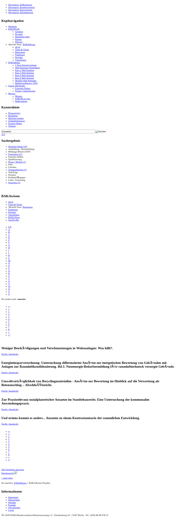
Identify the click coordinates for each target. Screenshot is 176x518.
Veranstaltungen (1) (17, 170)
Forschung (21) (15, 154)
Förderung (20, 55)
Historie (19, 42)
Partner (18, 39)
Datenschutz (14, 500)
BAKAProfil (14, 29)
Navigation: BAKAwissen (20, 5)
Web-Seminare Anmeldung (27, 68)
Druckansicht (7, 473)
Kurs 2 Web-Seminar (24, 73)
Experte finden (15, 123)
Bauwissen (20, 52)
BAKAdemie (14, 62)
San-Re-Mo (13, 220)
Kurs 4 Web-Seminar (24, 78)
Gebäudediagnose (16, 121)
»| (9, 335)
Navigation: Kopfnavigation (21, 7)
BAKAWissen (29, 44)
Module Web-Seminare (25, 80)
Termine (12, 126)
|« (9, 306)
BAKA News (14, 217)
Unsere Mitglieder (16, 86)
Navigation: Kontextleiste (20, 10)
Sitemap (12, 502)
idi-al (17, 47)
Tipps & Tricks (22, 50)
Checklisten (20, 60)
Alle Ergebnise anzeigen (12, 469)
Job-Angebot (14, 507)
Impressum (13, 497)
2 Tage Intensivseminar (26, 65)
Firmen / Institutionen (25, 91)
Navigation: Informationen (20, 12)
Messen (11, 93)
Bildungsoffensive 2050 (26, 83)
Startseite (12, 26)
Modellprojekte (22, 37)
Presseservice (14, 113)
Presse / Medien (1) (17, 162)
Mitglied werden (16, 118)
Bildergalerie (21, 101)
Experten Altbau (22, 88)
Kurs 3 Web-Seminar (24, 75)
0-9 (9, 227)
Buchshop (13, 116)
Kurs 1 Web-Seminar (24, 70)
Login (11, 510)
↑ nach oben (7, 478)
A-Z (3, 134)
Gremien (19, 31)
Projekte (19, 34)
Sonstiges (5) (14, 182)
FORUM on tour (22, 99)
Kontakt (12, 505)
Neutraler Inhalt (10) (17, 146)
